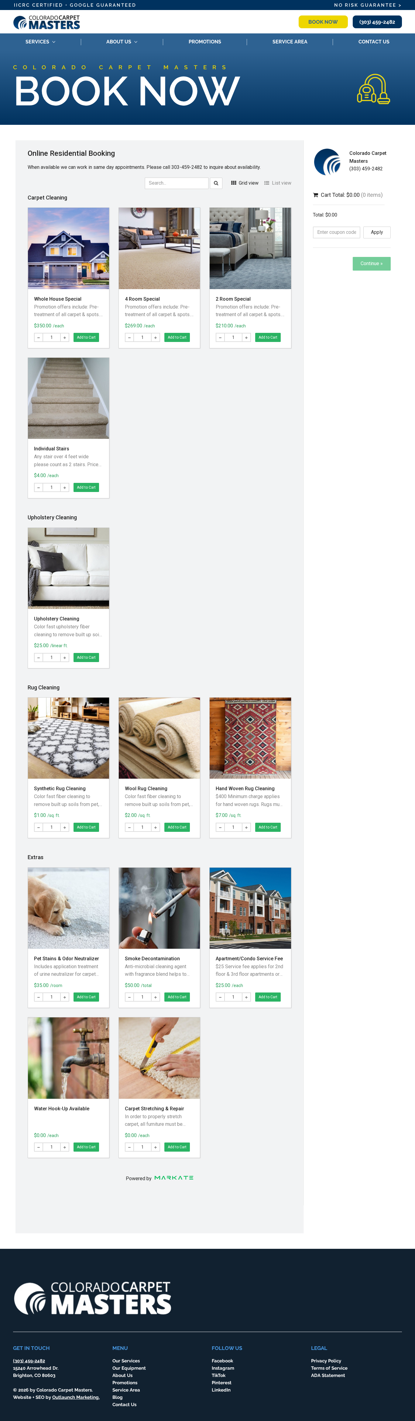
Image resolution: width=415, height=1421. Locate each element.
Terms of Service (329, 1368)
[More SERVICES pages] (53, 41)
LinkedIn (221, 1389)
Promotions (124, 1382)
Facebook (222, 1360)
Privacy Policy (326, 1360)
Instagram (223, 1368)
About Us (122, 1375)
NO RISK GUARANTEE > (368, 5)
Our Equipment (129, 1368)
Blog (117, 1397)
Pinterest (222, 1382)
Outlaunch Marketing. (76, 1397)
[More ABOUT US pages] (135, 41)
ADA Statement (328, 1375)
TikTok (218, 1375)
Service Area (126, 1389)
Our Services (126, 1360)
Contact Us (124, 1404)
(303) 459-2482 (29, 1360)
